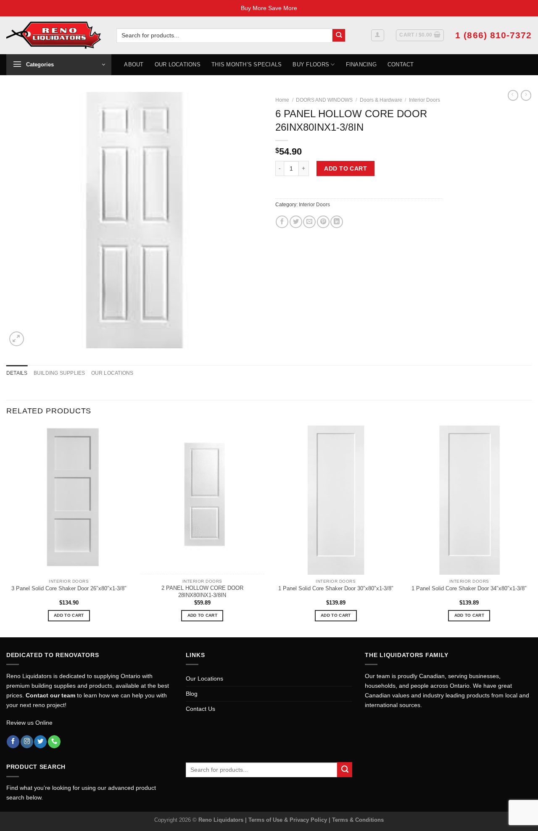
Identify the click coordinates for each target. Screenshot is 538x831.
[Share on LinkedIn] (336, 222)
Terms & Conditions (358, 820)
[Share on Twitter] (296, 222)
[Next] (531, 530)
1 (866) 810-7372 (493, 35)
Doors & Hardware (381, 100)
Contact (401, 64)
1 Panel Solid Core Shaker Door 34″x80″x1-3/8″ (469, 588)
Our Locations (177, 64)
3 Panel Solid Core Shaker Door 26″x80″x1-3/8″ (69, 588)
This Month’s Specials (246, 64)
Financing (361, 64)
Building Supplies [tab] (59, 373)
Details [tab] (17, 373)
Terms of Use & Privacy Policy (288, 820)
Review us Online (29, 722)
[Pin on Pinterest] (323, 222)
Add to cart (345, 168)
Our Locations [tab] (112, 373)
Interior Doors (424, 100)
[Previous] (6, 530)
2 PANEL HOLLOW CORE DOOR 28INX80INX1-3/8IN (202, 591)
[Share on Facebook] (282, 222)
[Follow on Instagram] (27, 741)
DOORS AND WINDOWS (324, 100)
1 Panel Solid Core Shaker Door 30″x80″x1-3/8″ (335, 588)
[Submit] (338, 35)
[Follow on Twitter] (40, 741)
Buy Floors (311, 64)
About (133, 64)
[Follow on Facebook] (13, 741)
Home (282, 100)
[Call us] (54, 741)
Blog (192, 693)
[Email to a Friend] (309, 222)
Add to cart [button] (69, 615)
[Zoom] (16, 338)
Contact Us (200, 708)
